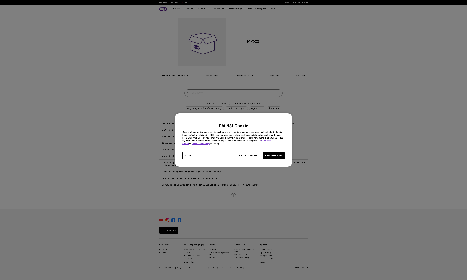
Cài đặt (188, 155)
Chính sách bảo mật (201, 144)
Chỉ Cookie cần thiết (248, 155)
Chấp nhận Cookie (273, 155)
